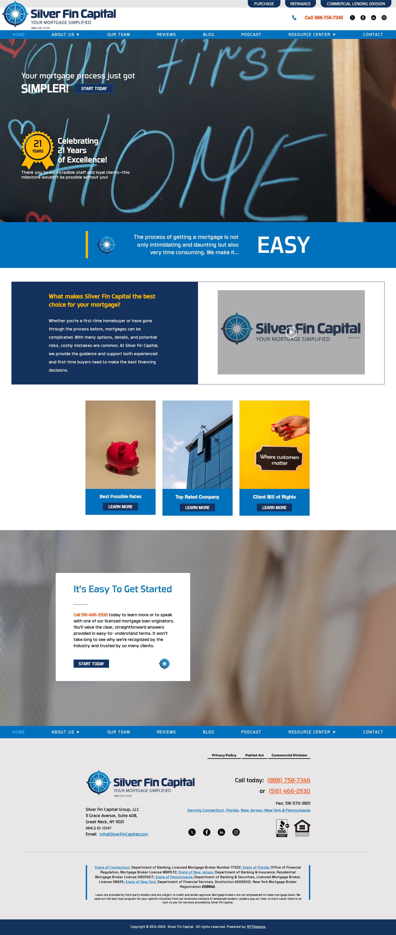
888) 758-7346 (289, 780)
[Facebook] (363, 17)
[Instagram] (384, 17)
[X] (352, 17)
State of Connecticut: (112, 867)
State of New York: (141, 882)
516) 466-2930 (290, 790)
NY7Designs (256, 927)
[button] (66, 34)
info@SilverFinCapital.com (124, 834)
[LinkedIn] (373, 17)
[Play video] (291, 332)
